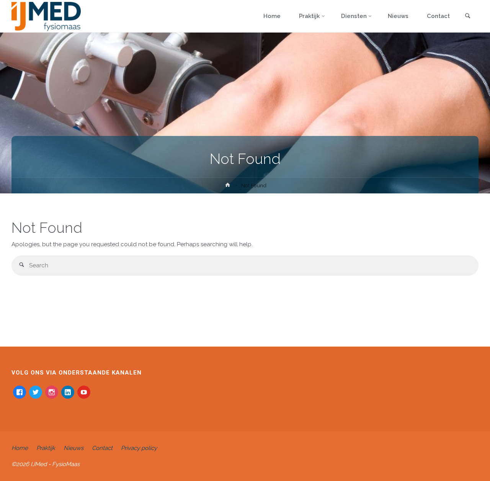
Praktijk (45, 448)
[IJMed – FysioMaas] (46, 16)
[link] (467, 16)
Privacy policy (139, 448)
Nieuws (73, 448)
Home (19, 448)
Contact (102, 448)
